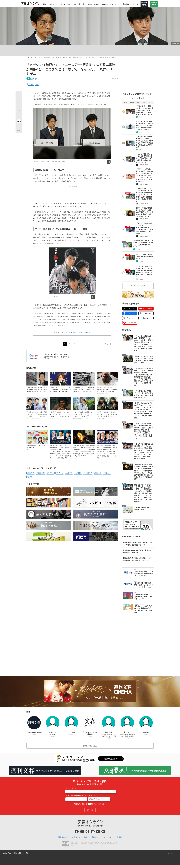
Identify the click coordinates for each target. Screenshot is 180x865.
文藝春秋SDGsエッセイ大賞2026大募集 (35, 447)
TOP (27, 57)
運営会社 (119, 837)
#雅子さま (50, 473)
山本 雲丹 (34, 79)
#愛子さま (59, 473)
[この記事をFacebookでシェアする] (19, 102)
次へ (106, 344)
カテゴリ (60, 4)
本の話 (25, 853)
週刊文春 (81, 4)
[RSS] (103, 831)
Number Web (6, 853)
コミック (118, 4)
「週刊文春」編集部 (143, 164)
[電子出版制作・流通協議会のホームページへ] (65, 844)
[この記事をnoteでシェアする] (19, 121)
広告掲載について (63, 837)
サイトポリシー (108, 837)
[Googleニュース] (93, 831)
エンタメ (33, 57)
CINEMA (105, 4)
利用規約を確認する (80, 804)
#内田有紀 (68, 473)
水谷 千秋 (141, 261)
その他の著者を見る (90, 746)
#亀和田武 (78, 473)
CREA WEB (17, 853)
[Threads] (87, 831)
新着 (44, 4)
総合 (142, 98)
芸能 (37, 84)
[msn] (98, 831)
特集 (68, 4)
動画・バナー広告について (91, 837)
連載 (74, 4)
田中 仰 (140, 117)
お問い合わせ (76, 837)
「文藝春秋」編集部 (143, 203)
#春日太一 (107, 473)
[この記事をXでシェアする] (19, 95)
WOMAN (97, 4)
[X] (82, 831)
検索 (136, 4)
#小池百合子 (88, 473)
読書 (111, 4)
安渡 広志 (137, 249)
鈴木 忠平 (141, 279)
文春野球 (126, 4)
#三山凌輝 (97, 473)
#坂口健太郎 (40, 473)
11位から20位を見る (138, 285)
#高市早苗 (30, 473)
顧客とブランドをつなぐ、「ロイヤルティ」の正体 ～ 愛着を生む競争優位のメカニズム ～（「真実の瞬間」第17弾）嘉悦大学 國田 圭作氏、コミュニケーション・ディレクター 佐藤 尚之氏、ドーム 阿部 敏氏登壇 (60, 453)
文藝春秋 (89, 4)
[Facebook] (77, 831)
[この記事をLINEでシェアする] (19, 115)
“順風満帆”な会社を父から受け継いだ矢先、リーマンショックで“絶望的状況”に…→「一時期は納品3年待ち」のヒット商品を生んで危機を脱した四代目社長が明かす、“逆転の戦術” (84, 452)
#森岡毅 (29, 477)
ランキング (52, 4)
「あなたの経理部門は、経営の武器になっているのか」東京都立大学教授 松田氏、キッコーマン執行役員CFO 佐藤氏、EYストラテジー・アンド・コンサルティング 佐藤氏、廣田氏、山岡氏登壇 (107, 453)
